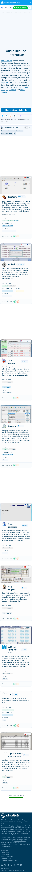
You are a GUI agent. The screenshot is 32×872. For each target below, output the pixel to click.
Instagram (9, 843)
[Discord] (2, 865)
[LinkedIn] (21, 865)
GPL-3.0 (16, 220)
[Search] (26, 2)
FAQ (2, 849)
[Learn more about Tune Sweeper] (4, 360)
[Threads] (15, 865)
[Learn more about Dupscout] (4, 426)
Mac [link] (9, 131)
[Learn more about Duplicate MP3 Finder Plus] (4, 647)
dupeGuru (5, 82)
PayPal (10, 846)
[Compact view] (27, 127)
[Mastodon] (8, 865)
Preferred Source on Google (9, 861)
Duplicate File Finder (8, 225)
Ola (13, 826)
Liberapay (4, 846)
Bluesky (23, 841)
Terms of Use (5, 851)
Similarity (19, 87)
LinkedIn (16, 843)
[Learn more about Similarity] (4, 264)
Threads (3, 843)
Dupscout (12, 90)
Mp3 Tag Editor (6, 387)
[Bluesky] (11, 865)
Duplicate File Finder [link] (7, 133)
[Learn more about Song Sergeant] (4, 586)
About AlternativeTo (7, 856)
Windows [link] (3, 131)
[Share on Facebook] (2, 115)
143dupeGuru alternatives (8, 214)
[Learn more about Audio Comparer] (4, 524)
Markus (19, 826)
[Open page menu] (30, 2)
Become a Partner (6, 858)
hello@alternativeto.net (8, 839)
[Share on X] (6, 115)
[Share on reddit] (10, 115)
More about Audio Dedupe (14, 110)
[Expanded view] (25, 127)
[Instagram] (18, 865)
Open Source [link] (19, 131)
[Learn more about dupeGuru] (4, 197)
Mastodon (18, 841)
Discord (21, 839)
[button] (22, 196)
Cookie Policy (5, 854)
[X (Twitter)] (5, 865)
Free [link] (13, 131)
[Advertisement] (16, 30)
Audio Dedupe (6, 61)
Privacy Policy (5, 852)
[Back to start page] (2, 2)
